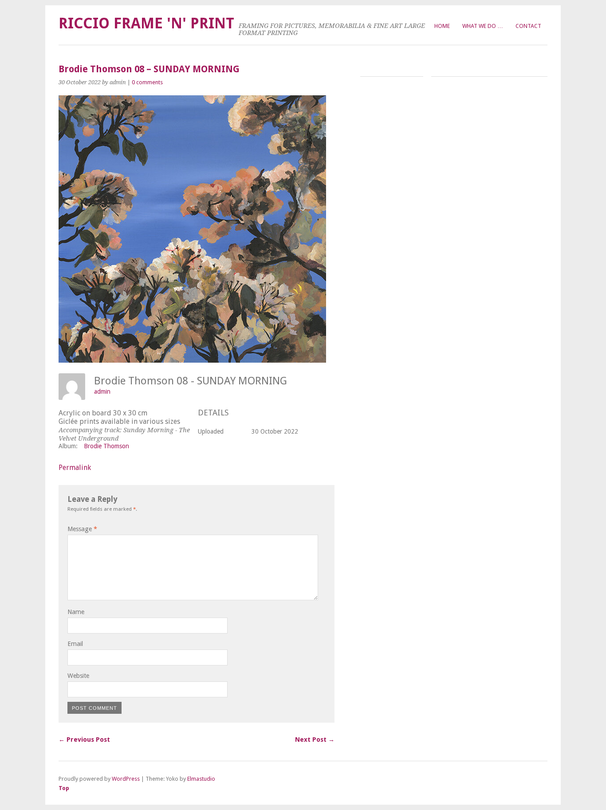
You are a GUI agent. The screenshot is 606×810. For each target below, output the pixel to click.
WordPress (126, 778)
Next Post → (314, 739)
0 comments (147, 82)
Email (75, 643)
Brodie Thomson (106, 446)
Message (82, 528)
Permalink (75, 467)
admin (102, 391)
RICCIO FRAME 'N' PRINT (146, 23)
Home (442, 26)
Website (78, 675)
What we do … (482, 26)
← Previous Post (84, 739)
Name (75, 611)
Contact (528, 26)
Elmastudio (201, 778)
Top (64, 788)
